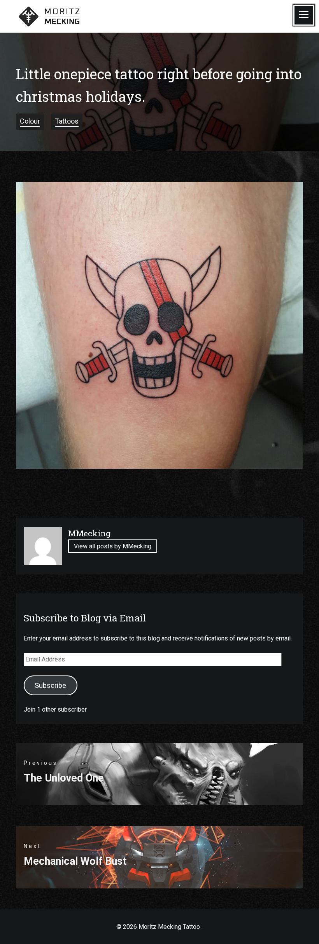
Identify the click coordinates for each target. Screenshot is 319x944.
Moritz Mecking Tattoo (169, 926)
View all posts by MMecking (112, 546)
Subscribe (50, 685)
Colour (30, 121)
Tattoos (67, 121)
